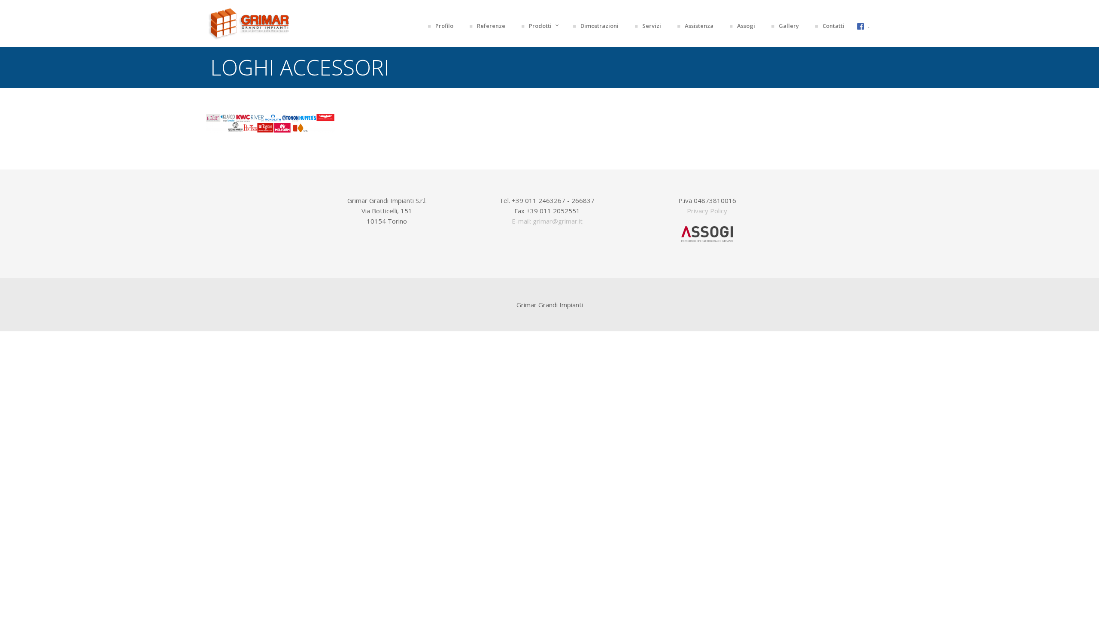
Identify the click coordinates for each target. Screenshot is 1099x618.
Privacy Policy (707, 210)
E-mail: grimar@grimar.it (547, 221)
